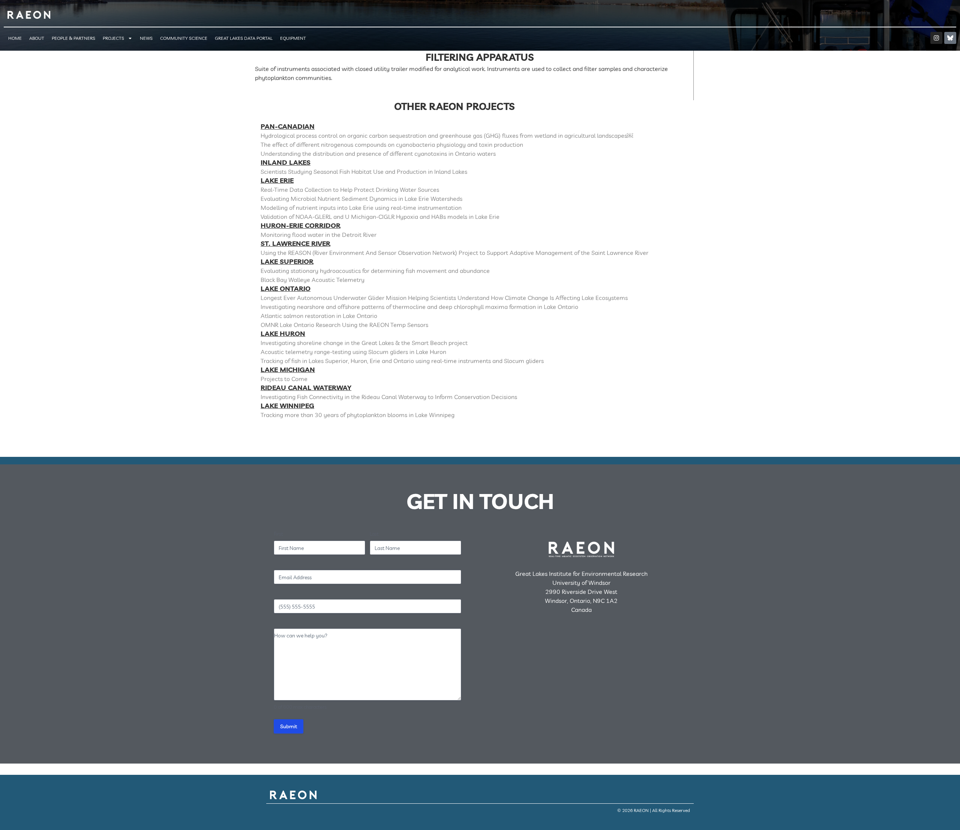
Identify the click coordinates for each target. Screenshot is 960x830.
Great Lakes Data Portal (244, 38)
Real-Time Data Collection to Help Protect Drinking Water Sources (350, 189)
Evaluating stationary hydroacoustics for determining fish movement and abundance (375, 270)
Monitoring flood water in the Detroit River (318, 234)
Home (15, 38)
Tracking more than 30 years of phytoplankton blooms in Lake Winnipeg (357, 415)
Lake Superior (287, 261)
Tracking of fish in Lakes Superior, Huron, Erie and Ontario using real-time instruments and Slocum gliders (402, 361)
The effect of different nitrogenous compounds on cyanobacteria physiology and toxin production (392, 144)
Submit (288, 726)
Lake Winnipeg (287, 405)
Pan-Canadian (288, 126)
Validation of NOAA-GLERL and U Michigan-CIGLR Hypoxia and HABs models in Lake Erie (380, 216)
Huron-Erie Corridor (300, 225)
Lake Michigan (288, 369)
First (278, 534)
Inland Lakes (285, 162)
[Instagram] (936, 38)
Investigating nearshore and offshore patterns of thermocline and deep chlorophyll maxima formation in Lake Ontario (419, 306)
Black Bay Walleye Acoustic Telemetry (312, 279)
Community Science (183, 38)
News (146, 38)
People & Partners (73, 38)
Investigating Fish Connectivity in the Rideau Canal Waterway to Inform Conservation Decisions (389, 397)
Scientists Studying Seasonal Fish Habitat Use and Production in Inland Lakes (364, 171)
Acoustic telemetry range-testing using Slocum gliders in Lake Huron (353, 351)
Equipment (293, 38)
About (36, 38)
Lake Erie (277, 180)
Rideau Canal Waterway (306, 387)
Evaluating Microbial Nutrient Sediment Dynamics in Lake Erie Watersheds (361, 198)
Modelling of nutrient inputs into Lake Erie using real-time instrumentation (361, 207)
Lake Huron (283, 333)
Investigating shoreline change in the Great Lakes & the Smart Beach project (364, 342)
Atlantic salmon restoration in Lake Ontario (319, 315)
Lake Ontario (285, 288)
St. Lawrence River (295, 243)
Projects (113, 38)
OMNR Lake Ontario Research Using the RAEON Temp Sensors (344, 324)
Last (374, 534)
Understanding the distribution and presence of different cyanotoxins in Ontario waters (378, 153)
